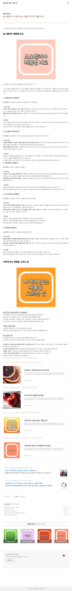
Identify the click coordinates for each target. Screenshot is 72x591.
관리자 (41, 588)
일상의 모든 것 (7, 504)
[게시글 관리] (11, 496)
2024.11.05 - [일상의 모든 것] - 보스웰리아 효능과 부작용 (20, 358)
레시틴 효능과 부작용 (8, 509)
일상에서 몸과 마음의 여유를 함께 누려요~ (17, 557)
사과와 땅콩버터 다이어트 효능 (10, 515)
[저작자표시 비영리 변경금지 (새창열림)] (22, 496)
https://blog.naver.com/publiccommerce (17, 468)
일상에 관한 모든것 (10, 3)
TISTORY (36, 588)
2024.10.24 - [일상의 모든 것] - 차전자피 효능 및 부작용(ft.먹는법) (22, 438)
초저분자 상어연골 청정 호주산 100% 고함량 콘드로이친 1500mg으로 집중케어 (28, 486)
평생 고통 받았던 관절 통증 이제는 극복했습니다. (21, 470)
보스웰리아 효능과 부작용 (9, 511)
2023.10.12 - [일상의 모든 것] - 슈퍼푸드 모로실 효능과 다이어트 (22, 362)
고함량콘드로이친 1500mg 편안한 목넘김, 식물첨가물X (23, 483)
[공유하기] (8, 496)
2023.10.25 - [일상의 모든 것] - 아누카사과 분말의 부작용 (20, 387)
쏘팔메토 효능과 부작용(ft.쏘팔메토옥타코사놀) (14, 513)
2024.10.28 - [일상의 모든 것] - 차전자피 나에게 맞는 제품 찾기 (21, 412)
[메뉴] (68, 3)
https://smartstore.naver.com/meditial (16, 480)
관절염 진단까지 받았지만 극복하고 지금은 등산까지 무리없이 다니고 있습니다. (28, 473)
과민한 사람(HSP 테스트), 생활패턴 (11, 507)
